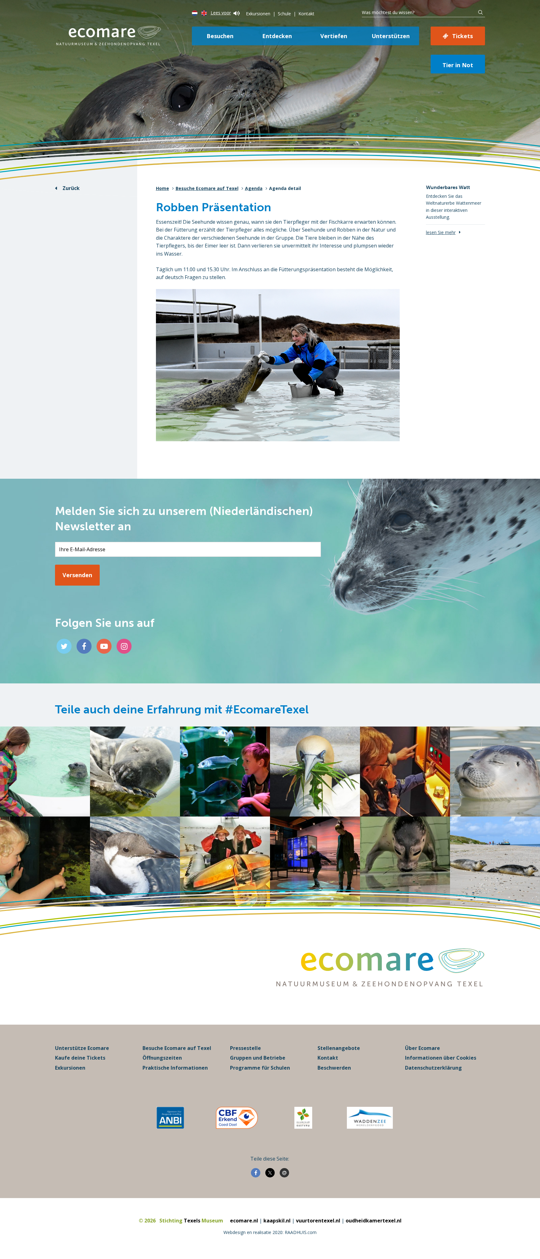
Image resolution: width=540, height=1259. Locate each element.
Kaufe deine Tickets (80, 1057)
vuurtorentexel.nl (318, 1220)
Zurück (71, 188)
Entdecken (277, 36)
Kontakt (306, 14)
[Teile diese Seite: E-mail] (284, 1172)
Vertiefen (333, 36)
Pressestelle (245, 1048)
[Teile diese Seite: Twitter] (270, 1172)
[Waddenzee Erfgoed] (369, 1117)
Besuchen (220, 36)
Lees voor (221, 13)
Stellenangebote (339, 1048)
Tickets (462, 36)
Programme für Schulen (260, 1067)
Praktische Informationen (175, 1067)
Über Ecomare (422, 1048)
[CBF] (236, 1117)
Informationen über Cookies (440, 1057)
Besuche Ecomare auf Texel (207, 188)
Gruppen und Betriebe (257, 1057)
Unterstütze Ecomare (82, 1048)
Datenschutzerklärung (433, 1067)
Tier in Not (457, 65)
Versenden (77, 575)
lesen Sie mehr (441, 232)
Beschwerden (334, 1067)
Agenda (253, 188)
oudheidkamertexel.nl (374, 1220)
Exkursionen (258, 14)
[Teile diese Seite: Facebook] (255, 1172)
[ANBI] (170, 1117)
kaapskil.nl (277, 1220)
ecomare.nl (244, 1220)
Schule (284, 14)
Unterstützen (391, 36)
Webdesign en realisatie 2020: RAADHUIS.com (270, 1232)
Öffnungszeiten (162, 1057)
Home (162, 188)
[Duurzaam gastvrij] (303, 1117)
